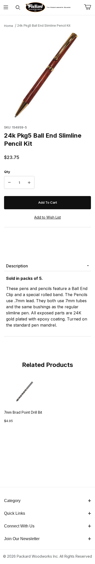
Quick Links (14, 513)
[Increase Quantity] (29, 182)
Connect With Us (19, 526)
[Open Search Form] (18, 7)
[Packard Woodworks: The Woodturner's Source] (47, 7)
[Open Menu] (6, 7)
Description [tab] (17, 265)
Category (12, 500)
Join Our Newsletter (22, 539)
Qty (7, 172)
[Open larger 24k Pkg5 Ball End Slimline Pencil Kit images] (47, 75)
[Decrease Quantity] (9, 182)
